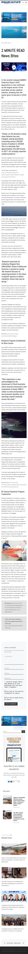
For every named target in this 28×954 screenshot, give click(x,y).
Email (6, 673)
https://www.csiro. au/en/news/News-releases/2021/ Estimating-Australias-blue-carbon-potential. (14, 485)
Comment (8, 656)
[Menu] (26, 2)
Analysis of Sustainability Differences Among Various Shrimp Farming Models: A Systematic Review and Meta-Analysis (19, 801)
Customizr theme (22, 951)
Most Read (4, 43)
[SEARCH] (12, 731)
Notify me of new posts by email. (13, 698)
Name (6, 668)
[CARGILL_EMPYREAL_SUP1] (14, 17)
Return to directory (19, 728)
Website (7, 678)
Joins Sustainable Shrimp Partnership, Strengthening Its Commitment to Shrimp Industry (18, 816)
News (9, 43)
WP (8, 951)
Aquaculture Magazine (10, 949)
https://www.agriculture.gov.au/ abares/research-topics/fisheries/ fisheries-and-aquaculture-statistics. (12, 175)
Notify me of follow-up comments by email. (13, 692)
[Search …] (23, 731)
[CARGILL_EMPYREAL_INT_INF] (14, 721)
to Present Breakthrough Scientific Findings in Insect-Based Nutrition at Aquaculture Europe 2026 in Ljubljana (13, 907)
